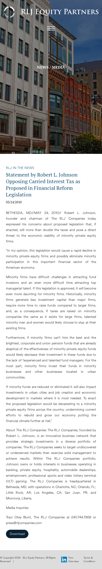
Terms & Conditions (89, 559)
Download (17, 534)
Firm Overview (73, 559)
